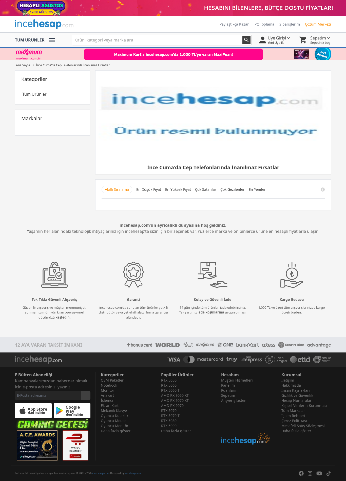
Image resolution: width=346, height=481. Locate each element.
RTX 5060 (169, 385)
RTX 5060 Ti (171, 390)
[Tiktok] (328, 473)
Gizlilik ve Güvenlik (297, 395)
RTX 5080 (169, 420)
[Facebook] (301, 473)
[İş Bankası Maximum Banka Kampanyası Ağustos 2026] (173, 54)
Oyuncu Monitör (114, 425)
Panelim (228, 385)
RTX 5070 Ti (171, 415)
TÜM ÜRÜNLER (30, 40)
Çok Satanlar (205, 189)
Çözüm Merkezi (318, 24)
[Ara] (246, 40)
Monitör (107, 390)
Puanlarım (230, 390)
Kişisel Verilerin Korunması (304, 405)
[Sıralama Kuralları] (323, 189)
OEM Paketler (112, 380)
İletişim (287, 380)
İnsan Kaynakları (295, 390)
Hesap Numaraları (297, 400)
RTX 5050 (169, 380)
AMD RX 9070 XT (175, 400)
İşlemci (107, 400)
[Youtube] (319, 473)
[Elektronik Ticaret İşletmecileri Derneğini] (300, 359)
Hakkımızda (291, 385)
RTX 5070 (169, 410)
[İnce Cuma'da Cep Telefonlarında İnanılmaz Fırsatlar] (213, 117)
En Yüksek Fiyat (178, 189)
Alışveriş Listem (234, 400)
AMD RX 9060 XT (175, 395)
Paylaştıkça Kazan (234, 24)
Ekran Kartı (110, 405)
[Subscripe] (85, 395)
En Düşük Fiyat (148, 189)
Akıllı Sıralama (117, 189)
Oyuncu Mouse (113, 420)
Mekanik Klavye (114, 410)
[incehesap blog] (246, 424)
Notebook (109, 385)
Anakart (107, 395)
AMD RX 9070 (172, 405)
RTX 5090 (169, 425)
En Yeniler (257, 189)
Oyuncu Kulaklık (114, 415)
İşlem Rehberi (293, 415)
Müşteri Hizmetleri (237, 380)
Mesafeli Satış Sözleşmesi (303, 425)
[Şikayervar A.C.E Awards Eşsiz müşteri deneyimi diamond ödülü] (37, 445)
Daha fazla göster (116, 430)
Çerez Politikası (294, 420)
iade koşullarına (211, 312)
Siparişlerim (289, 24)
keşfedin (62, 317)
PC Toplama (264, 24)
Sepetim (228, 395)
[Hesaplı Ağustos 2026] (173, 8)
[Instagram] (310, 473)
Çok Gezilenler (232, 189)
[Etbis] (75, 445)
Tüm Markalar (293, 410)
